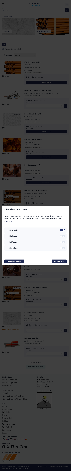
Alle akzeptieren (59, 261)
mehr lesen (8, 222)
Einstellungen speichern (14, 261)
